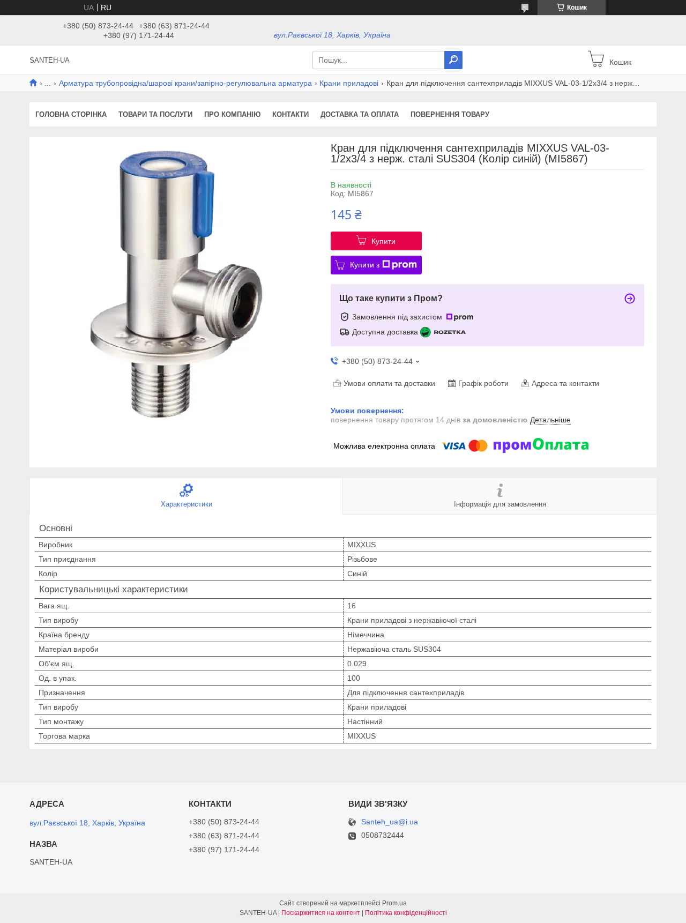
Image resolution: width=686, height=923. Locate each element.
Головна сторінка (71, 114)
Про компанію (232, 114)
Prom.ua (394, 903)
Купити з (364, 264)
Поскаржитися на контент (320, 913)
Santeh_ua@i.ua (389, 822)
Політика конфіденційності (406, 913)
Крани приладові (348, 83)
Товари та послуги (155, 114)
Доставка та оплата (359, 114)
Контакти (290, 114)
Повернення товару (450, 114)
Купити (383, 241)
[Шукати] (453, 60)
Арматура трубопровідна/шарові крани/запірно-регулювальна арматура (185, 83)
